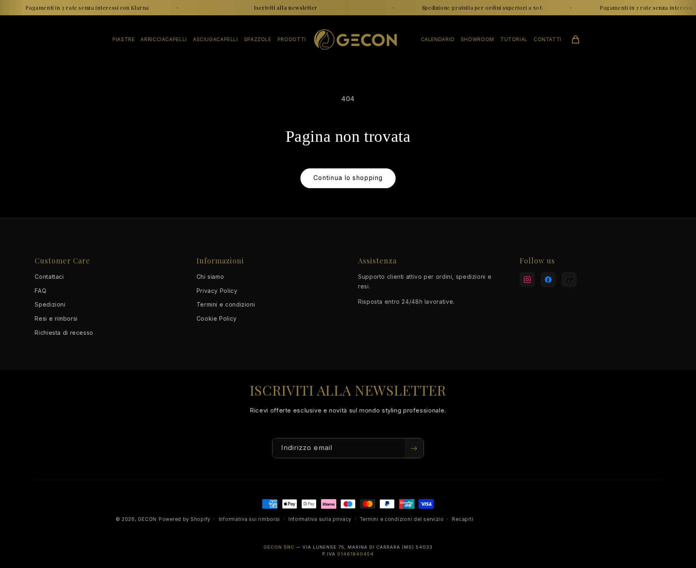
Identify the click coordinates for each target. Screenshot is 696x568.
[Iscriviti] (414, 448)
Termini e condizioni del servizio (402, 519)
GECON (147, 519)
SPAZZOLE (257, 39)
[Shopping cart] (576, 39)
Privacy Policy (217, 290)
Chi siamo (210, 276)
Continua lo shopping (348, 178)
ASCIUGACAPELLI (215, 39)
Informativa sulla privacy (319, 519)
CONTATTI (547, 39)
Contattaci (49, 276)
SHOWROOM (477, 39)
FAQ (40, 290)
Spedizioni (50, 304)
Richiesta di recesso (64, 332)
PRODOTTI (292, 39)
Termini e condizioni (226, 304)
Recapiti (462, 519)
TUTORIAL (514, 39)
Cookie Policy (217, 318)
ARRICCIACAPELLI (163, 39)
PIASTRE (123, 39)
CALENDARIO (438, 39)
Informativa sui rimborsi (249, 519)
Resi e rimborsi (56, 318)
